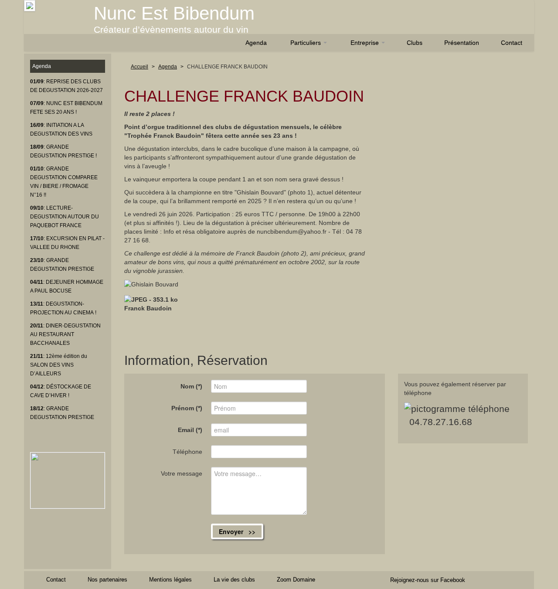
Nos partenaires (107, 580)
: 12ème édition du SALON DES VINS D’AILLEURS (58, 365)
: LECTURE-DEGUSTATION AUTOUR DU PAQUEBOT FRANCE (64, 216)
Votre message (181, 473)
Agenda (256, 42)
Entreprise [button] (365, 42)
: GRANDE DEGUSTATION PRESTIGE (62, 264)
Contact (511, 42)
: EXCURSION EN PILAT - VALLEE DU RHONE (67, 242)
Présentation (461, 42)
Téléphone (187, 451)
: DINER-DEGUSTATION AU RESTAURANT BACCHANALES (65, 334)
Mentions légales (170, 580)
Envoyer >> (237, 531)
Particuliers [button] (306, 42)
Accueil (139, 67)
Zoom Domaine (296, 580)
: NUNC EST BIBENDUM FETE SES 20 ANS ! (66, 107)
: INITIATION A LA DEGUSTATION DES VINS (61, 129)
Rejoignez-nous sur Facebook (427, 580)
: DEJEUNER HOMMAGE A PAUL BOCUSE (66, 286)
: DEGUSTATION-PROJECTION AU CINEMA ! (63, 308)
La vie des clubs (234, 580)
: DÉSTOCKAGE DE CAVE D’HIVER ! (60, 391)
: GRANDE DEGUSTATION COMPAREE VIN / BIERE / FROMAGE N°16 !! (64, 182)
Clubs (414, 42)
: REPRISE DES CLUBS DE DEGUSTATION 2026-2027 (66, 85)
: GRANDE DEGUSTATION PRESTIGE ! (63, 151)
